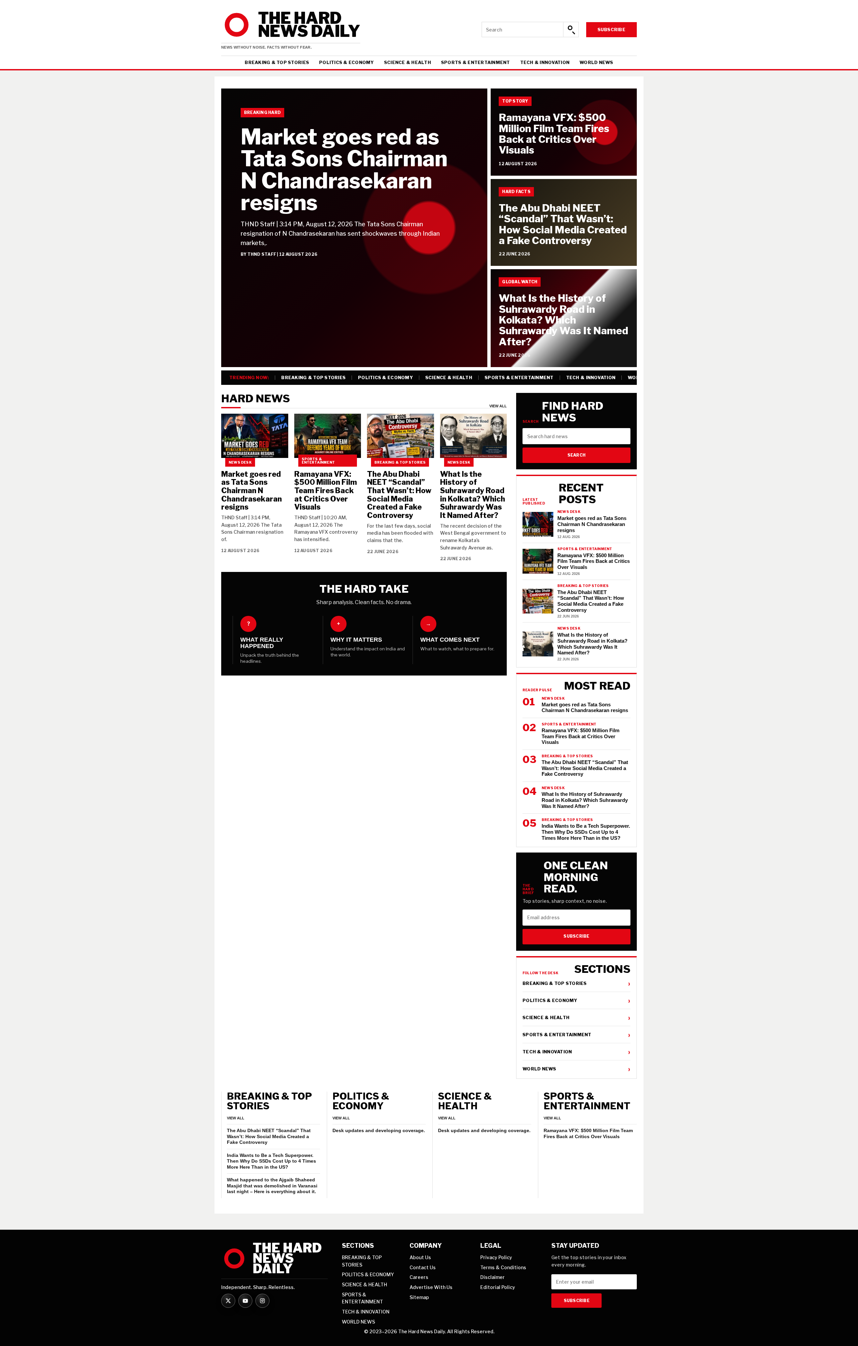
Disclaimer (492, 1277)
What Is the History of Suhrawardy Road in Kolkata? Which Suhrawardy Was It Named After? (563, 320)
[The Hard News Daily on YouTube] (245, 1301)
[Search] (570, 29)
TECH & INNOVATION (544, 62)
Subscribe (611, 29)
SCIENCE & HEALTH (407, 62)
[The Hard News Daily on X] (228, 1301)
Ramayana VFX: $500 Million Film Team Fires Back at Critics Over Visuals (554, 133)
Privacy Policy (496, 1257)
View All (498, 406)
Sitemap (419, 1297)
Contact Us (423, 1267)
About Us (420, 1257)
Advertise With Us (431, 1287)
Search (576, 455)
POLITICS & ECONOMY (346, 62)
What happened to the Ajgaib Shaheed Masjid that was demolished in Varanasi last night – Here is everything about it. (272, 1185)
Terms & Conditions (503, 1267)
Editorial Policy (497, 1287)
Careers (419, 1277)
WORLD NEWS (596, 62)
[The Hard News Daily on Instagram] (262, 1301)
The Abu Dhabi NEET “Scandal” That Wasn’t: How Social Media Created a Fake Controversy (563, 224)
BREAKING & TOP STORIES (277, 62)
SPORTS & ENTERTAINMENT (475, 62)
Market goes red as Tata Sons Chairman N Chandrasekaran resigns (344, 170)
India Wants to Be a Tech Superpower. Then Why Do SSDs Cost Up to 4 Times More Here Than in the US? (271, 1161)
